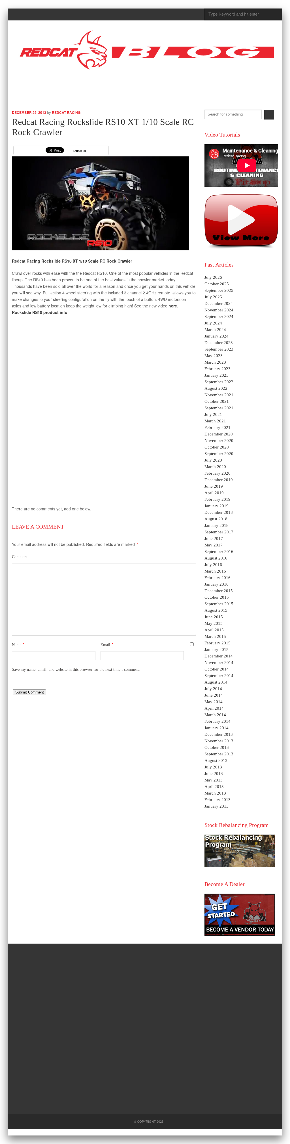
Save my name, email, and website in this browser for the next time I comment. (76, 669)
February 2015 (217, 643)
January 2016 (216, 584)
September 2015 (218, 604)
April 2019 (214, 493)
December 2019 (218, 479)
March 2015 (215, 636)
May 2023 (213, 355)
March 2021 (215, 421)
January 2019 (216, 506)
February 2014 (217, 721)
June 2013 (213, 773)
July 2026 (213, 277)
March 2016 (215, 571)
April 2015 (214, 630)
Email (105, 645)
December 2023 (218, 342)
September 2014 (218, 675)
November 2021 (218, 395)
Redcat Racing (66, 112)
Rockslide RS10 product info (39, 312)
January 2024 (216, 336)
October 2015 (216, 597)
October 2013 (216, 747)
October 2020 (216, 447)
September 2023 (218, 349)
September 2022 (218, 382)
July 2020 (213, 460)
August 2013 (215, 760)
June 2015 (213, 617)
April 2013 (214, 786)
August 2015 (215, 610)
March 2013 (215, 793)
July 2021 (213, 414)
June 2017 (213, 538)
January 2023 (216, 375)
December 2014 (218, 656)
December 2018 (218, 512)
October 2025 (216, 284)
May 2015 (213, 623)
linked (269, 83)
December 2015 (218, 590)
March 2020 (215, 466)
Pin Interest (253, 83)
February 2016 (217, 577)
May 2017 (213, 545)
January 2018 (216, 525)
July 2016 (213, 564)
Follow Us (79, 151)
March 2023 (215, 362)
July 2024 (213, 323)
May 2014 (213, 701)
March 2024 (215, 329)
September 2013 (218, 754)
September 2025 (218, 290)
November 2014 (218, 662)
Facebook (237, 83)
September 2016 (218, 551)
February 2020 (217, 473)
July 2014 (213, 688)
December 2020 (218, 434)
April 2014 (214, 708)
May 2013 (213, 780)
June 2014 (213, 695)
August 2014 (215, 682)
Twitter (221, 82)
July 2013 (213, 767)
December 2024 (218, 303)
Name (16, 645)
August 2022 (215, 388)
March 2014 (215, 715)
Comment (19, 557)
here (173, 306)
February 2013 (217, 799)
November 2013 (218, 741)
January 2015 (216, 649)
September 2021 (218, 408)
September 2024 (218, 316)
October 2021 (216, 401)
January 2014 (216, 728)
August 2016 (215, 558)
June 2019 (213, 486)
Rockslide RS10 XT (60, 261)
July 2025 (213, 297)
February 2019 (217, 499)
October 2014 (216, 669)
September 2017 (218, 532)
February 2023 (217, 368)
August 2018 (215, 519)
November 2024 (218, 310)
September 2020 (218, 453)
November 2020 (218, 440)
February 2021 (217, 427)
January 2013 (216, 806)
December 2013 (218, 734)
